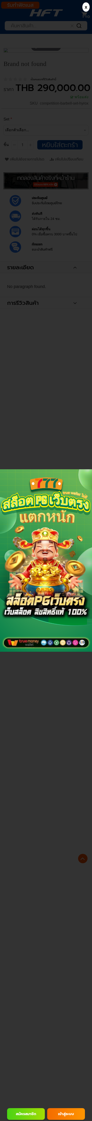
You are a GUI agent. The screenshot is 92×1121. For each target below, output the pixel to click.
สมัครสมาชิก (26, 1114)
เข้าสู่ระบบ (66, 1114)
